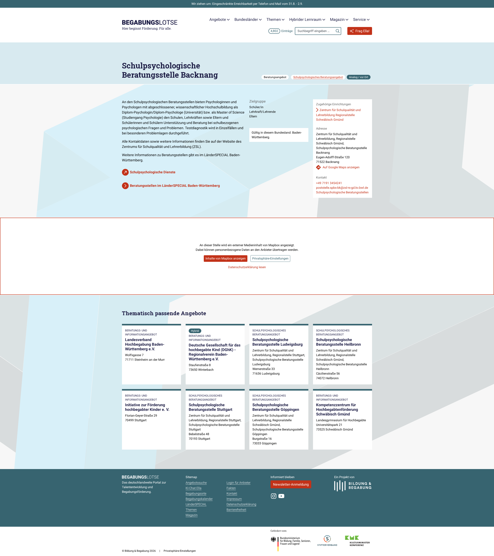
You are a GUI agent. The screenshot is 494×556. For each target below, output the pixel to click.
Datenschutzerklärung (241, 504)
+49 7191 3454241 (329, 183)
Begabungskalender (199, 499)
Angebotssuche (196, 482)
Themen (191, 509)
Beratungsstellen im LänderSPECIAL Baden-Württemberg (175, 186)
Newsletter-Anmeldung (291, 484)
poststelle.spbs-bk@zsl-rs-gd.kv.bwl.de (342, 188)
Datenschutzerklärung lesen (247, 267)
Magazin (192, 515)
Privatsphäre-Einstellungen (270, 258)
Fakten (231, 488)
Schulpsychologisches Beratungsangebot (318, 77)
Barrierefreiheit (236, 509)
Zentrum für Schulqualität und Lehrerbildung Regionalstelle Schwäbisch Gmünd (338, 114)
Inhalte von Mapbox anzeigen (226, 258)
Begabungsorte (196, 493)
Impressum (234, 499)
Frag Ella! (362, 31)
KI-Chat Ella (193, 488)
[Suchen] (337, 31)
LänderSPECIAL (196, 504)
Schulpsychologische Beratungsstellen (342, 192)
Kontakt (232, 493)
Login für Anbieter (238, 482)
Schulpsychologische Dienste (152, 172)
